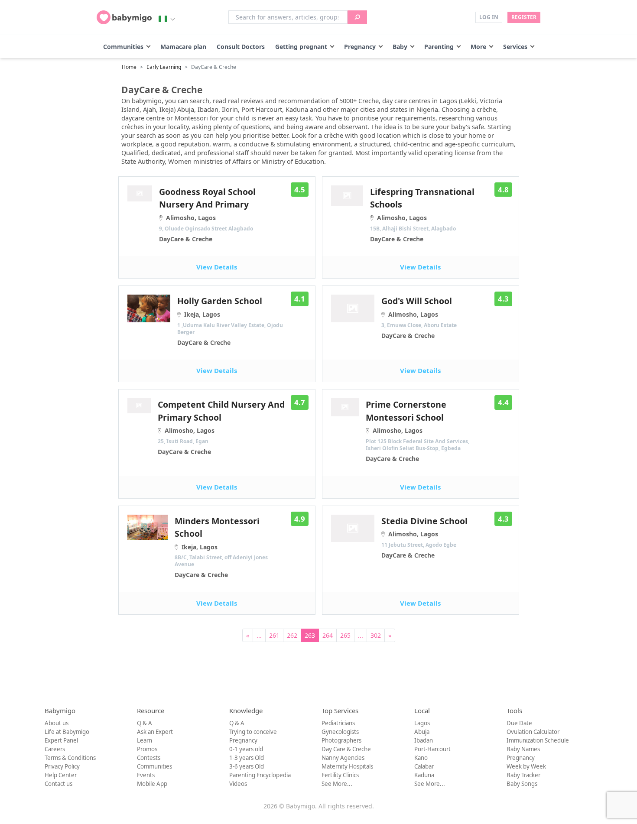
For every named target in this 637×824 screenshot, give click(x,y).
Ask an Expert (155, 732)
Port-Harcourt (432, 749)
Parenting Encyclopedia (260, 775)
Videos (238, 784)
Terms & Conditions (70, 758)
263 (310, 635)
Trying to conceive (253, 732)
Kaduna (424, 775)
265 (345, 635)
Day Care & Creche (346, 749)
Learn (144, 740)
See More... (337, 784)
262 (292, 635)
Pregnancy (360, 46)
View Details (216, 267)
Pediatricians (338, 723)
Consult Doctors (241, 46)
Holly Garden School (230, 320)
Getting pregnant (301, 46)
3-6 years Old (246, 766)
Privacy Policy (62, 766)
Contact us (58, 784)
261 (274, 635)
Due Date (519, 723)
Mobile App (152, 784)
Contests (148, 758)
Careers (55, 749)
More (478, 46)
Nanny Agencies (343, 758)
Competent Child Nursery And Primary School (221, 427)
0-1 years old (246, 749)
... (259, 635)
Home (129, 67)
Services (515, 46)
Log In (488, 17)
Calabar (424, 766)
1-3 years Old (246, 758)
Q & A (144, 723)
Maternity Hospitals (347, 766)
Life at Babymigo (67, 732)
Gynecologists (340, 732)
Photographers (341, 740)
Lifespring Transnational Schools (422, 214)
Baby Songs (522, 784)
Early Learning (163, 67)
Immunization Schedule (538, 740)
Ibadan (423, 740)
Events (146, 775)
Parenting (439, 46)
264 (327, 635)
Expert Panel (61, 740)
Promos (147, 749)
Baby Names (523, 749)
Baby (400, 46)
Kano (421, 758)
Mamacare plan (183, 46)
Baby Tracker (523, 775)
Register (523, 17)
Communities (123, 46)
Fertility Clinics (340, 775)
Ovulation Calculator (533, 732)
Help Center (61, 775)
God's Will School (419, 317)
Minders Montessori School (221, 547)
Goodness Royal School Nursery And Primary (207, 214)
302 (375, 635)
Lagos (422, 723)
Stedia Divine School (424, 537)
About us (56, 723)
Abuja (421, 732)
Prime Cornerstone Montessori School (417, 431)
